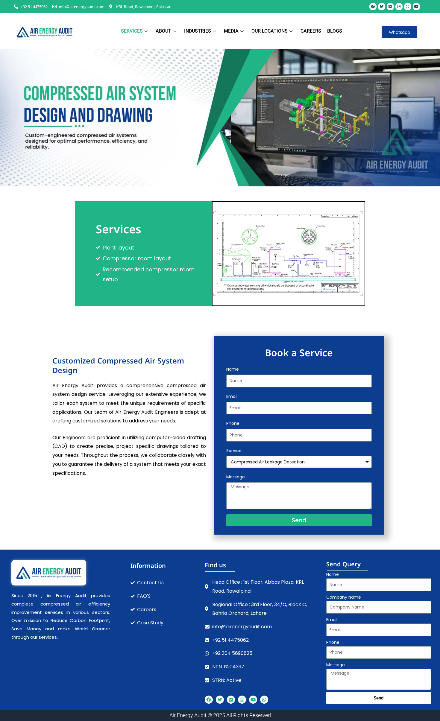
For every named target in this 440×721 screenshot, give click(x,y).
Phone (232, 423)
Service (234, 451)
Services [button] (132, 31)
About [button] (163, 31)
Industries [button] (197, 31)
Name (232, 369)
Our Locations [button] (269, 31)
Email (231, 396)
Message (235, 477)
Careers (311, 31)
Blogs (334, 31)
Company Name (343, 597)
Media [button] (231, 31)
